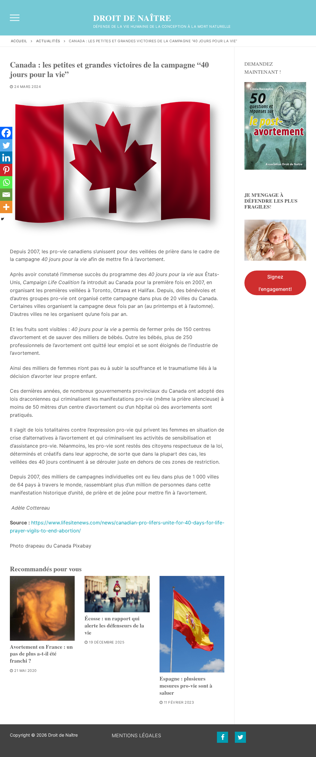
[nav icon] (14, 17)
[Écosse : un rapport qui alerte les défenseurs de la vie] (117, 594)
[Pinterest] (6, 170)
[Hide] (2, 219)
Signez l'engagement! (275, 283)
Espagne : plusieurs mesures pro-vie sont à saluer (186, 685)
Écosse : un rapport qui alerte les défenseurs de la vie (114, 625)
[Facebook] (6, 133)
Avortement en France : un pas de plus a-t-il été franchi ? (41, 654)
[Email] (6, 194)
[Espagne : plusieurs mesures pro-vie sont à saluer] (192, 624)
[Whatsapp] (6, 182)
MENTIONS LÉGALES (136, 735)
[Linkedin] (6, 157)
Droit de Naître (132, 18)
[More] (6, 207)
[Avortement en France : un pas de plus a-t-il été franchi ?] (42, 608)
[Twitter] (6, 145)
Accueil (19, 41)
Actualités (48, 41)
